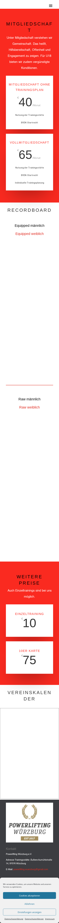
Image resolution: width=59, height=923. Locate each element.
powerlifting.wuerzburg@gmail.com (30, 869)
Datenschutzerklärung (14, 919)
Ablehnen (29, 903)
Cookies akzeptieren (29, 895)
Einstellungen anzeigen (29, 912)
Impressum (50, 919)
